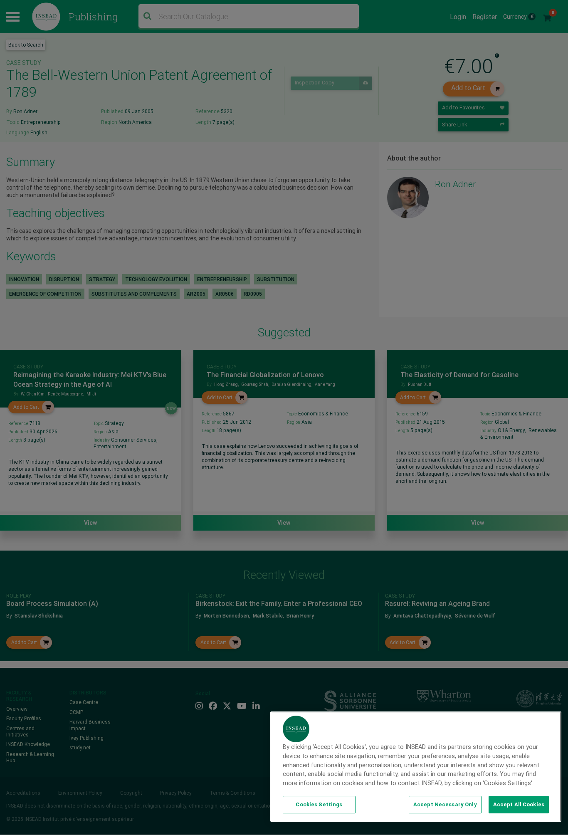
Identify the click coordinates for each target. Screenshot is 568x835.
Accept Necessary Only (445, 804)
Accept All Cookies (518, 804)
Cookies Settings (319, 804)
